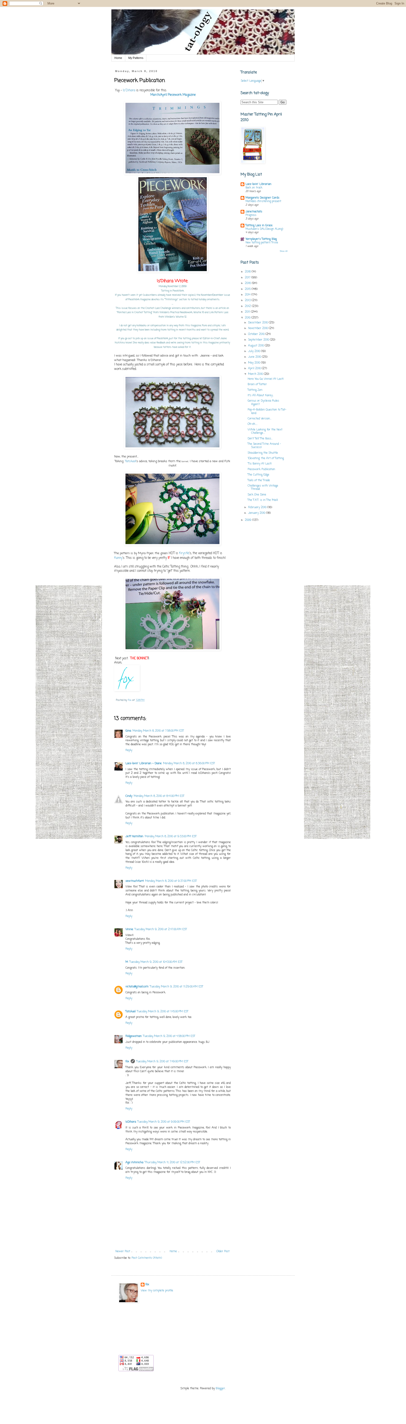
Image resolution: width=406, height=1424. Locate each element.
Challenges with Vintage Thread (263, 487)
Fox (127, 1061)
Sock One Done (257, 495)
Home (118, 58)
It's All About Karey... (261, 395)
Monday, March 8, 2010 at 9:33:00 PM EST (171, 836)
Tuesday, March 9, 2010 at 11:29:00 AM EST (176, 987)
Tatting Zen (255, 390)
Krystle (184, 553)
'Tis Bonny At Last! (260, 464)
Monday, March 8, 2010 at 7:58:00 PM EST (158, 731)
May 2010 (254, 363)
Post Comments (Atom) (147, 1258)
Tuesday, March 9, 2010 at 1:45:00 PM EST (162, 1011)
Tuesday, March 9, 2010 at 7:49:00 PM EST (162, 1061)
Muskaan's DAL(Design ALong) (264, 229)
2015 (248, 289)
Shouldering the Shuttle (263, 453)
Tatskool (130, 461)
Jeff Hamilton (134, 836)
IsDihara (130, 1122)
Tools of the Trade (259, 480)
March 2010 (256, 374)
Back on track (254, 188)
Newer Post (122, 1251)
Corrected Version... (259, 419)
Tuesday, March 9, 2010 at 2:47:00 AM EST (161, 929)
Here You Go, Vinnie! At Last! (266, 379)
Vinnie (129, 929)
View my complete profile (157, 1291)
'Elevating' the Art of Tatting (266, 458)
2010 (248, 318)
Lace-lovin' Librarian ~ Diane (143, 763)
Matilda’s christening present (263, 201)
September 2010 (259, 340)
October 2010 (256, 334)
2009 (248, 520)
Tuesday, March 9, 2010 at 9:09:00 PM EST (163, 1122)
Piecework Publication (261, 469)
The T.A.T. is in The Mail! (263, 500)
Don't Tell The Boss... (260, 439)
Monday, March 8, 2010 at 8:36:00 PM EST (189, 763)
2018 (248, 272)
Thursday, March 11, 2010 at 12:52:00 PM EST (172, 1162)
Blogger (220, 1388)
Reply (128, 750)
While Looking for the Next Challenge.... (265, 431)
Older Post (223, 1251)
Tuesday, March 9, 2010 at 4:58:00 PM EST (169, 1036)
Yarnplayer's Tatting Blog (261, 239)
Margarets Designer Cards (262, 198)
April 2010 (255, 368)
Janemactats (254, 212)
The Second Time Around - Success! (264, 445)
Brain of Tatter (257, 384)
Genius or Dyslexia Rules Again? (263, 402)
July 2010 (254, 351)
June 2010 (255, 357)
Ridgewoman (133, 1036)
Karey (118, 558)
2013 (248, 300)
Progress (251, 215)
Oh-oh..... (253, 424)
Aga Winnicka (134, 1162)
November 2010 (258, 328)
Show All (284, 251)
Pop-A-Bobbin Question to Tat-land (267, 411)
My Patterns (135, 58)
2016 (248, 283)
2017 (248, 278)
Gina (128, 731)
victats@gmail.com (136, 987)
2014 (248, 295)
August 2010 (256, 346)
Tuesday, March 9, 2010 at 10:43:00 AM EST (156, 962)
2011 (248, 312)
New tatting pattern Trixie (262, 243)
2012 (248, 306)
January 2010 (257, 513)
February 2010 (257, 507)
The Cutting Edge (258, 475)
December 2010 (258, 323)
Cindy (128, 796)
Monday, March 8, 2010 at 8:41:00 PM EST (159, 796)
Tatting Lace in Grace (259, 225)
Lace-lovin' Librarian (258, 184)
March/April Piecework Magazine (173, 94)
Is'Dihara (129, 90)
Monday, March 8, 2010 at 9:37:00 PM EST (171, 881)
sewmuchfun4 (134, 881)
